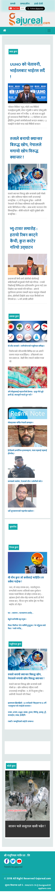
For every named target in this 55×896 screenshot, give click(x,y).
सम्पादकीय (25, 4)
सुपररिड (13, 527)
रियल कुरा (13, 547)
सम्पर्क (12, 4)
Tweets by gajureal (13, 867)
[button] (8, 804)
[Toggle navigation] (49, 30)
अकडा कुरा (14, 316)
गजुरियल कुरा (15, 644)
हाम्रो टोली (38, 4)
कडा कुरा (13, 52)
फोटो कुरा (11, 766)
